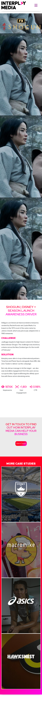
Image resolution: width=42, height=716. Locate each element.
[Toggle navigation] (36, 5)
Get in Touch (21, 443)
